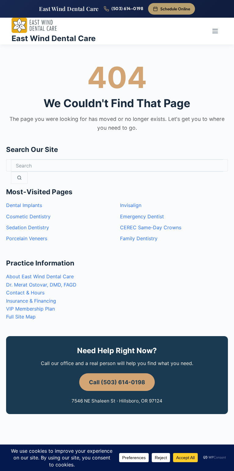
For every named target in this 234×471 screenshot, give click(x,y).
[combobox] (117, 166)
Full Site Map (21, 317)
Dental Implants (24, 205)
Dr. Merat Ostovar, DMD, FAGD (41, 285)
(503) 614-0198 (127, 8)
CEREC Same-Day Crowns (150, 227)
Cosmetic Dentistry (28, 216)
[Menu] (215, 31)
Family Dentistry (139, 238)
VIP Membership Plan (30, 309)
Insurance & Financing (31, 301)
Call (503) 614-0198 (117, 382)
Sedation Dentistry (27, 227)
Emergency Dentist (142, 216)
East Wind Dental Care (69, 8)
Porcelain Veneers (26, 238)
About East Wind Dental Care (40, 276)
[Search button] (19, 178)
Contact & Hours (25, 293)
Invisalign (130, 205)
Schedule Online (175, 9)
